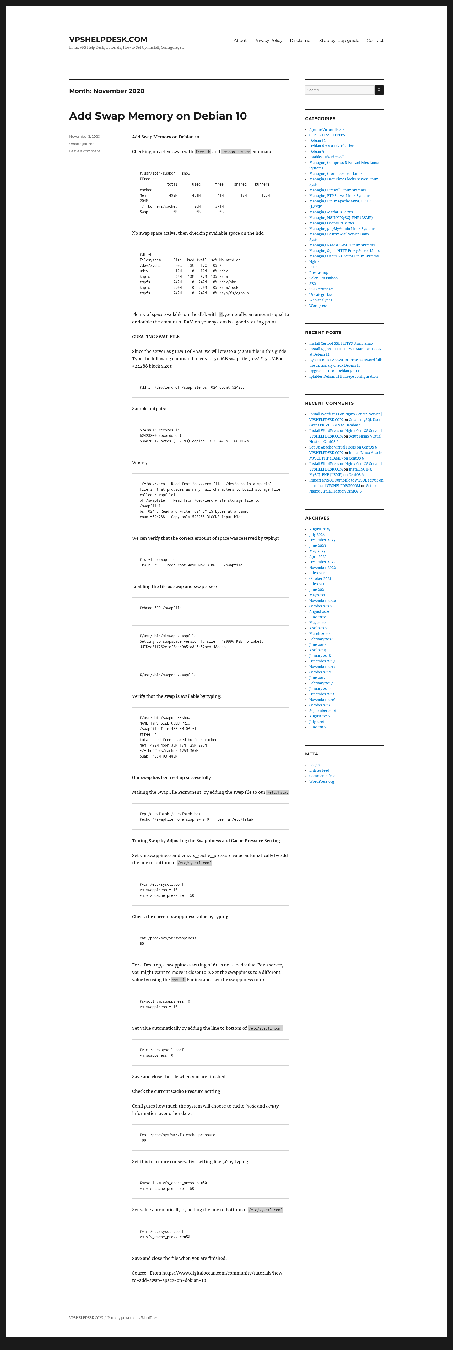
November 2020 (322, 600)
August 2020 (319, 611)
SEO (312, 284)
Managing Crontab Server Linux (336, 173)
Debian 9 (316, 151)
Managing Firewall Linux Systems (337, 190)
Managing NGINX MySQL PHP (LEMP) (341, 217)
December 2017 (322, 661)
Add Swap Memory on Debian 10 (158, 115)
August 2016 (319, 716)
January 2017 (320, 689)
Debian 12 (317, 140)
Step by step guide (339, 40)
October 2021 (320, 578)
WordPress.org (321, 781)
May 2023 (317, 551)
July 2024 (317, 534)
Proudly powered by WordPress (133, 1318)
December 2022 (322, 562)
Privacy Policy (268, 40)
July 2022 (317, 573)
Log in (314, 765)
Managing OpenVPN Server (331, 223)
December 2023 (322, 540)
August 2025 (319, 529)
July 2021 (316, 584)
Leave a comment (84, 151)
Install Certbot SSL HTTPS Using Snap (341, 343)
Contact (375, 40)
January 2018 (320, 656)
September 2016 (322, 711)
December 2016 (322, 694)
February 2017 (321, 683)
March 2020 (319, 633)
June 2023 (317, 545)
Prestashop (318, 273)
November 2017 (322, 667)
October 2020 (320, 606)
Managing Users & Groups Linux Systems (344, 256)
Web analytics (320, 300)
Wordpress (318, 306)
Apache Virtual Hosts (326, 129)
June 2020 (317, 617)
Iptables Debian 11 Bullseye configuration (343, 376)
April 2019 (317, 650)
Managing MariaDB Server (331, 212)
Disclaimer (301, 40)
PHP (312, 267)
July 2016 (317, 722)
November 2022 (322, 567)
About (240, 40)
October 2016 (320, 705)
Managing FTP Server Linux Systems (340, 195)
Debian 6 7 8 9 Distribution (331, 146)
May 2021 (317, 595)
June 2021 (317, 589)
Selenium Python (323, 278)
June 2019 (317, 644)
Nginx (314, 262)
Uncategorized (82, 144)
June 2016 (317, 727)
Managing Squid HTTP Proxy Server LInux (344, 251)
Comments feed (322, 776)
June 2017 (317, 678)
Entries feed (319, 770)
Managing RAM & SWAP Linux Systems (342, 245)
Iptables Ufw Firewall (326, 157)
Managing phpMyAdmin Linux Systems (342, 228)
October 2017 (320, 672)
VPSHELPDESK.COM (108, 39)
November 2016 (322, 700)
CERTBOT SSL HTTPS (327, 135)
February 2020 (321, 639)
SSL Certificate (321, 289)
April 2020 (318, 628)
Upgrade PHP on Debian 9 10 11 (335, 371)
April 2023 (317, 556)
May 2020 (317, 622)
